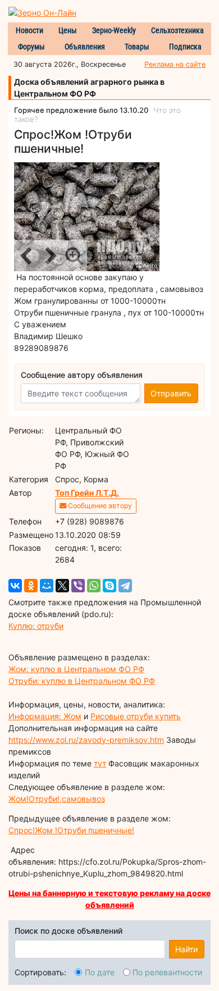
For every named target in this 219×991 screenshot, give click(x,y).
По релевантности (167, 972)
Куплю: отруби (35, 626)
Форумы (31, 46)
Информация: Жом (44, 716)
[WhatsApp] (94, 585)
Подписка (185, 46)
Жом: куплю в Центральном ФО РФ (76, 669)
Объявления (85, 46)
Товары (137, 46)
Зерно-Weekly (114, 30)
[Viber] (78, 585)
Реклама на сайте (175, 64)
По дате (100, 972)
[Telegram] (125, 585)
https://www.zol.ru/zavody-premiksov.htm (86, 740)
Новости (29, 30)
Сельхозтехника (177, 30)
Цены (67, 30)
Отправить (170, 393)
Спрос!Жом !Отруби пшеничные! (71, 830)
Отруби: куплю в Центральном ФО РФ (81, 681)
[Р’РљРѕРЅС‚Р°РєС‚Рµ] (15, 585)
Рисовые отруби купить (135, 716)
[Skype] (109, 585)
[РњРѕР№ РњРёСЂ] (46, 585)
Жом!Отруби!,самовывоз (56, 798)
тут (100, 763)
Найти (186, 949)
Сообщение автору (99, 505)
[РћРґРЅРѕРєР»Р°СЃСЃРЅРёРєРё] (31, 585)
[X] (62, 585)
